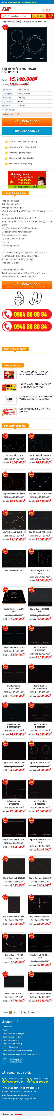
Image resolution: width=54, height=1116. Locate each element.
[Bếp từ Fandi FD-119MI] (40, 904)
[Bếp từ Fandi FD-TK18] (14, 981)
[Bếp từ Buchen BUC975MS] (40, 635)
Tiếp (24, 1012)
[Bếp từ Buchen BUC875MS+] (14, 674)
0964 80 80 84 (15, 1081)
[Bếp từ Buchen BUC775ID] (14, 751)
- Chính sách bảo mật (10, 1040)
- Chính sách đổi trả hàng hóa (13, 1033)
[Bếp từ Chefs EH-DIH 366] (40, 482)
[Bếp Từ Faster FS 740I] (14, 558)
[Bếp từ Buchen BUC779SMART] (14, 712)
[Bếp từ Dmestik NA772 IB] (14, 482)
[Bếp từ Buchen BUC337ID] (14, 827)
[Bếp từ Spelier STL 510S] (14, 635)
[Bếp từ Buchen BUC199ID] (14, 904)
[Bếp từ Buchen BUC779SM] (40, 712)
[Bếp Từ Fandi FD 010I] (14, 443)
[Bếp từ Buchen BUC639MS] (14, 789)
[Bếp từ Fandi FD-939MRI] (40, 981)
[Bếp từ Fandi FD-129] (14, 943)
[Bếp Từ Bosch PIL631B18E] (14, 520)
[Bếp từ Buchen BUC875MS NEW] (40, 674)
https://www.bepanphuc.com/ (15, 1095)
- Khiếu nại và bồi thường (12, 1044)
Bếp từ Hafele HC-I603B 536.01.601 (32, 21)
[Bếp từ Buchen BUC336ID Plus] (40, 827)
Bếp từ (14, 21)
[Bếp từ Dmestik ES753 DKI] (40, 443)
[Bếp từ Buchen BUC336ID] (14, 866)
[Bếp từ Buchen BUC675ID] (40, 751)
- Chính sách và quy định (11, 1037)
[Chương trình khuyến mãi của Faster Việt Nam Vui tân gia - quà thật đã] (9, 403)
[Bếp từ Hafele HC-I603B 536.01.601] (27, 61)
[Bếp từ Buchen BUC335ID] (40, 866)
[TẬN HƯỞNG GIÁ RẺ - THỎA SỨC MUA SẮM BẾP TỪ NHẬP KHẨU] (9, 378)
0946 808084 (24, 183)
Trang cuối (34, 1012)
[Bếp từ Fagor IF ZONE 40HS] (40, 558)
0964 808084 (24, 180)
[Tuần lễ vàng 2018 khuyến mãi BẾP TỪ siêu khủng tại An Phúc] (10, 390)
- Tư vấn (5, 1030)
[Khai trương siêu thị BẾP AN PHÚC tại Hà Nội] (9, 415)
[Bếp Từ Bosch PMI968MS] (40, 520)
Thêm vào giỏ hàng (27, 131)
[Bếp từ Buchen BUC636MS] (40, 789)
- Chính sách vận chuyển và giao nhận (17, 1051)
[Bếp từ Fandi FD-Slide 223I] (40, 943)
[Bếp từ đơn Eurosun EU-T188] (14, 597)
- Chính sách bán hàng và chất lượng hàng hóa (21, 1054)
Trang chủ (6, 21)
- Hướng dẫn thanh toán (11, 1047)
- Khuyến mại (7, 1026)
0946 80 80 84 (40, 1081)
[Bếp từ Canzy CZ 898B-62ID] (40, 597)
